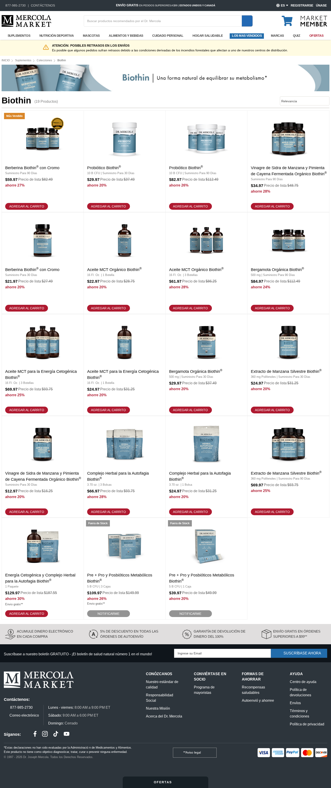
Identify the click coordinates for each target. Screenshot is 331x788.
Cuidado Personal (167, 35)
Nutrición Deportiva (56, 35)
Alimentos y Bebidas (126, 35)
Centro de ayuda (303, 682)
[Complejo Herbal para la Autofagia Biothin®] (125, 466)
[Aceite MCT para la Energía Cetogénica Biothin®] (43, 365)
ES (283, 5)
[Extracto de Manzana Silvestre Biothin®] (288, 365)
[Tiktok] (55, 734)
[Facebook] (35, 734)
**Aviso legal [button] (192, 752)
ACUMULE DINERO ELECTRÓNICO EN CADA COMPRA (45, 633)
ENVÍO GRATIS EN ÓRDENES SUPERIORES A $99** (296, 633)
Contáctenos (43, 5)
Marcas (277, 35)
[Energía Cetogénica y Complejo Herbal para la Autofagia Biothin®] (43, 568)
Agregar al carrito (26, 206)
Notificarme (108, 613)
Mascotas (91, 35)
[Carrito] (290, 19)
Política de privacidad (307, 724)
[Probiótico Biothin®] (125, 161)
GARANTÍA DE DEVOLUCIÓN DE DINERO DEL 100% (219, 633)
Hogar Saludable (208, 35)
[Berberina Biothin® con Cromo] (43, 161)
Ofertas (316, 35)
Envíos (295, 703)
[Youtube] (66, 734)
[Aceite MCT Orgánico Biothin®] (125, 263)
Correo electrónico (24, 715)
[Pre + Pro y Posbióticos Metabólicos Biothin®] (125, 568)
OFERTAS (163, 782)
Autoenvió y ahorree (258, 700)
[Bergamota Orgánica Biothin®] (288, 263)
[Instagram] (45, 734)
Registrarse (302, 5)
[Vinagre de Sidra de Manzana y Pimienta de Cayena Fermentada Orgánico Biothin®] (288, 161)
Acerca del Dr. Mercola (164, 716)
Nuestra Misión (158, 708)
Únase (321, 5)
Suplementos (19, 35)
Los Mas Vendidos (247, 35)
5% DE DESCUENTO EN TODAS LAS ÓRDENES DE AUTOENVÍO (129, 633)
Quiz (296, 35)
